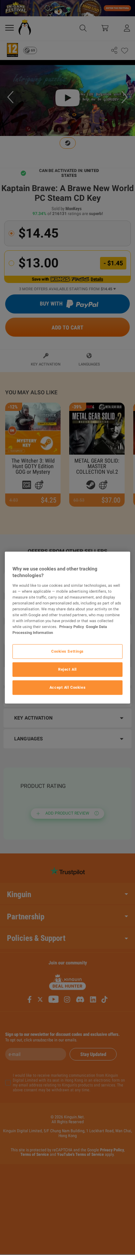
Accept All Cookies (68, 687)
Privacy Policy (71, 626)
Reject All (67, 669)
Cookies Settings (67, 651)
